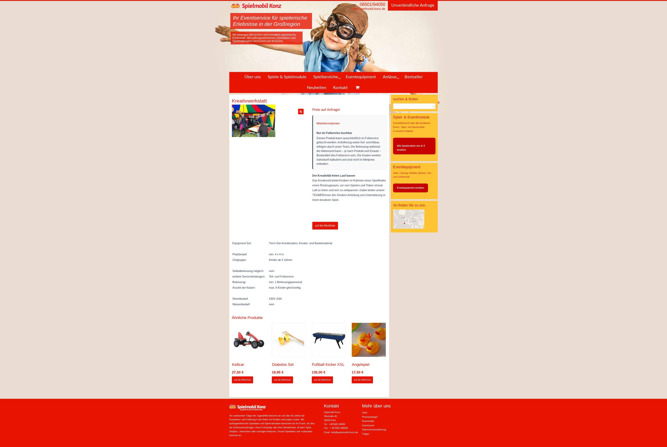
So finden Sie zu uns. (409, 205)
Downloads (368, 421)
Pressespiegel (369, 416)
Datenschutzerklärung (374, 429)
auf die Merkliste (325, 225)
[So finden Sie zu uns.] (408, 228)
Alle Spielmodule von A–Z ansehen (411, 147)
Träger (365, 433)
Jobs (364, 412)
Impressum (368, 425)
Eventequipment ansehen (410, 187)
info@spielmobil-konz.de (344, 432)
